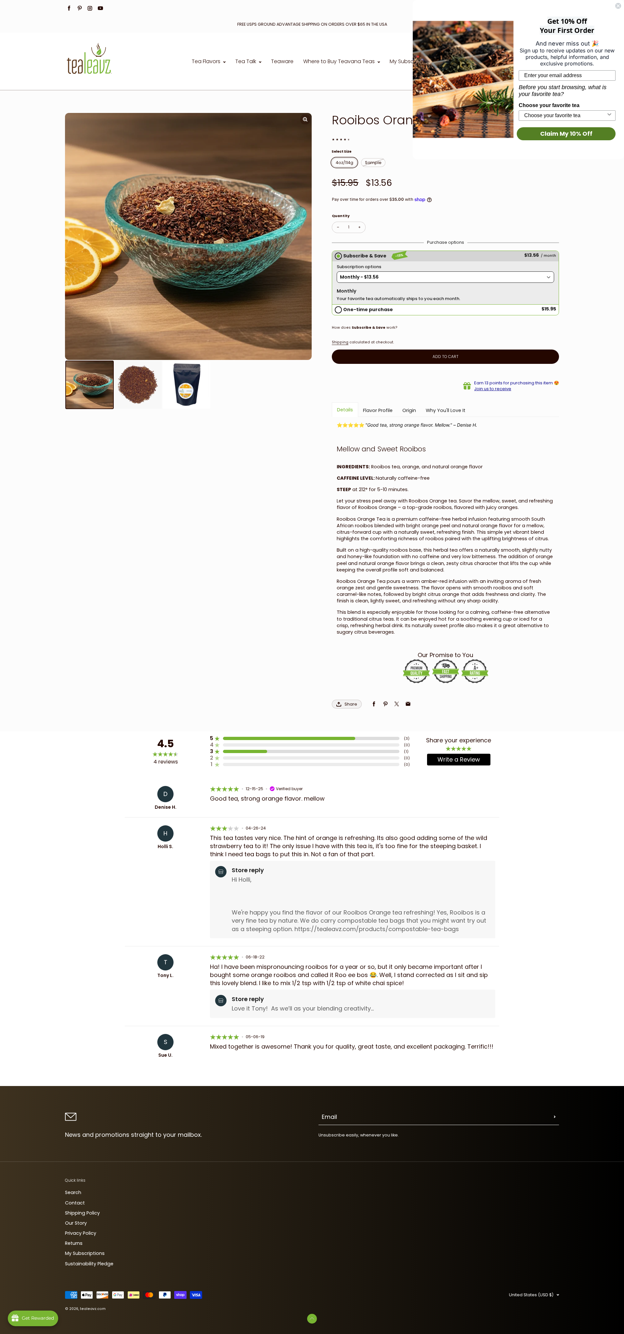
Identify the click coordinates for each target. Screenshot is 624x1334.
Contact (75, 1203)
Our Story (76, 1223)
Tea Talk (246, 61)
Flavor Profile (378, 410)
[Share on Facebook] (374, 704)
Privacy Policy (80, 1233)
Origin (409, 410)
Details (345, 409)
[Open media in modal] (305, 119)
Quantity (341, 215)
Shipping (340, 342)
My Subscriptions (411, 61)
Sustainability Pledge (89, 1263)
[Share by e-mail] (408, 704)
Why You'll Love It (445, 410)
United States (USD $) (531, 1295)
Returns (74, 1243)
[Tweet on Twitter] (397, 704)
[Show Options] (609, 115)
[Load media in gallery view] (89, 385)
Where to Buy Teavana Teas (339, 61)
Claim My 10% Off (566, 134)
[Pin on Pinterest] (385, 704)
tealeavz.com (93, 1308)
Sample (373, 162)
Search (73, 1192)
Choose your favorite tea (549, 105)
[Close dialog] (618, 6)
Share (350, 704)
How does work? (364, 327)
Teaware (282, 61)
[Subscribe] (555, 1117)
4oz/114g (344, 162)
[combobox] (565, 115)
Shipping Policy (82, 1213)
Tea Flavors (207, 61)
